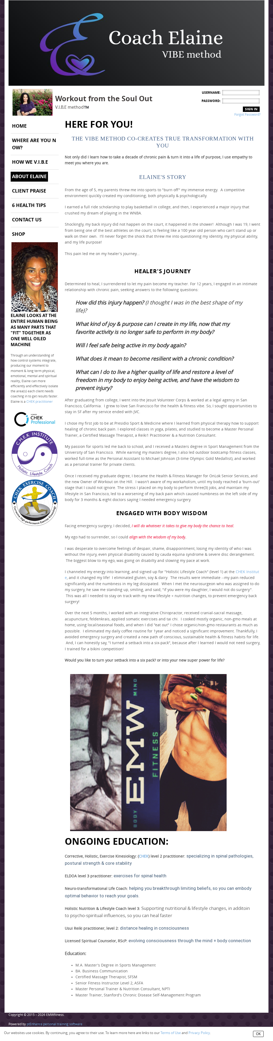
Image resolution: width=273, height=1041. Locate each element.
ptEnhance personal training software (54, 1024)
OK (258, 1034)
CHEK (143, 856)
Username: (211, 93)
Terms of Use (170, 1033)
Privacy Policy (199, 1033)
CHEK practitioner (39, 402)
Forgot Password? (247, 114)
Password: (211, 101)
